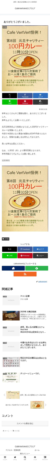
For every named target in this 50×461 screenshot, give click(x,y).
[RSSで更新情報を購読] (25, 274)
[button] (40, 102)
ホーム (37, 450)
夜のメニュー (25, 453)
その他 (6, 239)
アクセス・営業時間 (13, 450)
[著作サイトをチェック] (13, 268)
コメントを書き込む (25, 423)
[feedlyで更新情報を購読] (36, 268)
